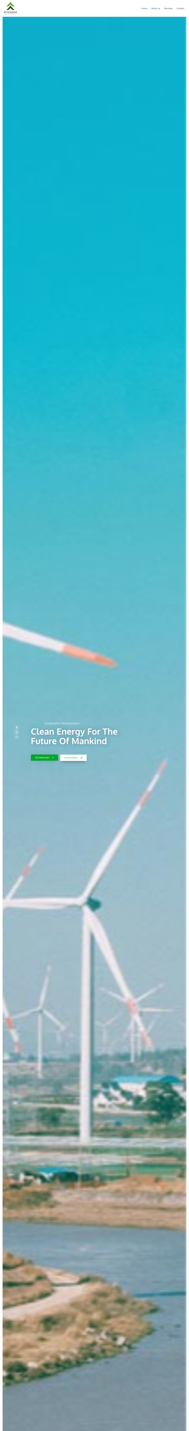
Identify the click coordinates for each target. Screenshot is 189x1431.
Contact (180, 8)
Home (144, 8)
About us (155, 8)
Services (168, 8)
